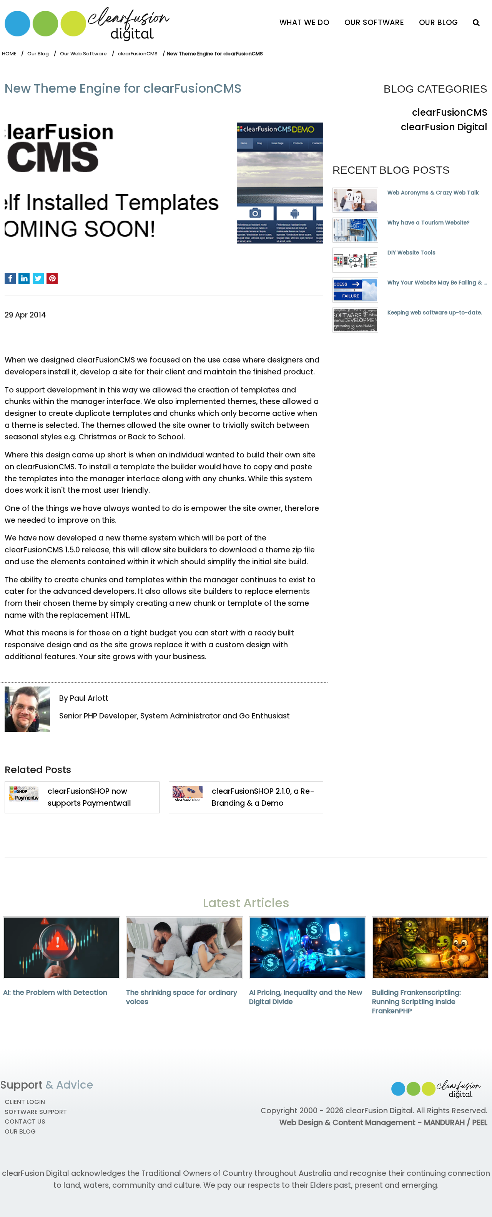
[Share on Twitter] (38, 278)
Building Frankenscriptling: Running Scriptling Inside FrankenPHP (416, 1002)
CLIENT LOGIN (25, 1101)
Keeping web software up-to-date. (434, 312)
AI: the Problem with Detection (55, 992)
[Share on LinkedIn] (24, 278)
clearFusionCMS (138, 53)
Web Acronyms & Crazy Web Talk (433, 193)
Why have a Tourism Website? (428, 222)
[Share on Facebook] (10, 278)
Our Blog (438, 22)
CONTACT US (25, 1121)
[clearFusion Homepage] (93, 22)
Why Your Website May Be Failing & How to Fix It (437, 282)
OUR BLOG (20, 1131)
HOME (9, 53)
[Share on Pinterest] (52, 278)
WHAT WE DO (304, 22)
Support (21, 1084)
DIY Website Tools (411, 252)
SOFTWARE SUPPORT (36, 1111)
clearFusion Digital (444, 127)
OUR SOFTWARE (374, 22)
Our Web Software (83, 53)
